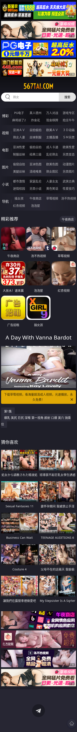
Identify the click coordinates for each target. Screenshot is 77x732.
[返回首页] (71, 723)
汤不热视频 (68, 198)
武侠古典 (69, 181)
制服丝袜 (19, 154)
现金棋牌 (52, 120)
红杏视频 (19, 206)
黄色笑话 (52, 188)
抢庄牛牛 (69, 120)
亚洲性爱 (19, 147)
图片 (5, 167)
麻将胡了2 (19, 120)
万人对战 (52, 113)
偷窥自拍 (19, 164)
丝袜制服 (35, 137)
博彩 (5, 116)
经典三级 (35, 154)
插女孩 (19, 198)
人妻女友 (52, 181)
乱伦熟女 (52, 154)
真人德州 (35, 113)
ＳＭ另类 (69, 137)
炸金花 (35, 120)
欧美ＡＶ (52, 130)
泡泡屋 (35, 206)
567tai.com (38, 86)
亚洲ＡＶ (19, 130)
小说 (5, 184)
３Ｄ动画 (69, 130)
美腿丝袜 (19, 171)
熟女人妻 (19, 137)
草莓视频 (52, 198)
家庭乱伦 (35, 181)
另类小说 (35, 188)
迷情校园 (19, 188)
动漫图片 (69, 164)
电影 (5, 150)
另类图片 (69, 171)
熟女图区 (52, 171)
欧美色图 (52, 164)
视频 (5, 133)
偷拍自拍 (35, 147)
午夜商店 (35, 198)
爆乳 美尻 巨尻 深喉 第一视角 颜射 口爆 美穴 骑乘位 (36, 421)
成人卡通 (52, 147)
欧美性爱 (69, 147)
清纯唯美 (35, 171)
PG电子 (19, 113)
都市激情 (19, 181)
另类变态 (69, 154)
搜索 (67, 97)
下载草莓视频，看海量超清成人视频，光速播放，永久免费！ (38, 396)
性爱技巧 (69, 188)
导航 (5, 201)
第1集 (8, 411)
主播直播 (52, 137)
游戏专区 (69, 113)
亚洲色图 (35, 164)
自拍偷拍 (35, 130)
